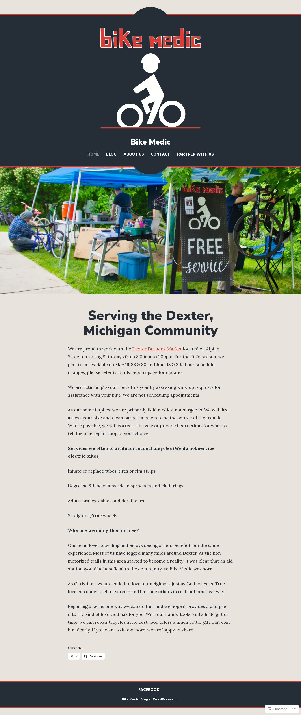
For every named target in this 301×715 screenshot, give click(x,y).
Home (93, 154)
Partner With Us (195, 154)
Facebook (148, 689)
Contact (160, 154)
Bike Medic (151, 142)
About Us (134, 154)
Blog (111, 154)
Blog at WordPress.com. (159, 699)
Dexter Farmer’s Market (157, 349)
